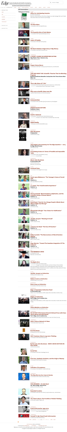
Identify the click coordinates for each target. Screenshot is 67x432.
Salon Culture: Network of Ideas (40, 321)
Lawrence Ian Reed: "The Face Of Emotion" (43, 227)
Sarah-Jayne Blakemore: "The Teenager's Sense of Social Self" (47, 178)
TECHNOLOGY (32, 23)
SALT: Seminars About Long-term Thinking (43, 336)
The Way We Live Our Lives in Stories (41, 375)
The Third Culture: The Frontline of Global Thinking (46, 398)
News (31, 90)
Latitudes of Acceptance (37, 367)
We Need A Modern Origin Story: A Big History (44, 49)
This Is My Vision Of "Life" (38, 83)
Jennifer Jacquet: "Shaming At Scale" (41, 219)
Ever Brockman (35, 330)
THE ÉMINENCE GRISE (37, 252)
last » (55, 419)
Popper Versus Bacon (36, 65)
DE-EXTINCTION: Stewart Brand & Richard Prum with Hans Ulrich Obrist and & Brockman (48, 313)
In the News (34, 425)
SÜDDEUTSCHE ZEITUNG (38, 108)
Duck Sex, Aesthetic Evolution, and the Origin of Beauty (47, 358)
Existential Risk (35, 100)
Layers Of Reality (35, 40)
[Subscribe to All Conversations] (18, 422)
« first (30, 419)
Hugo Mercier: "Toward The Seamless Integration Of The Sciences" (47, 244)
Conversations (33, 54)
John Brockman (30, 424)
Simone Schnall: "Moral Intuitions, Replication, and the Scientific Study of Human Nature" (47, 194)
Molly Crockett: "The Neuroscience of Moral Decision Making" (46, 235)
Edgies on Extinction (36, 297)
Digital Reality (34, 122)
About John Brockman (37, 160)
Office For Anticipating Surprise (40, 13)
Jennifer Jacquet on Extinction (39, 273)
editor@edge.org (26, 425)
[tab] (8, 10)
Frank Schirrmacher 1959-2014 (39, 408)
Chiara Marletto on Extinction (39, 307)
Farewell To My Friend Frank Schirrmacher (43, 416)
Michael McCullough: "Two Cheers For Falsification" (46, 210)
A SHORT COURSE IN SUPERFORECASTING (43, 56)
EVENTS (31, 7)
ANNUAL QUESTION (25, 7)
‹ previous (34, 419)
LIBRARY (40, 7)
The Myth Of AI (35, 262)
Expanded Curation (36, 391)
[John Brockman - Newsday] (23, 96)
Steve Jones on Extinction (38, 284)
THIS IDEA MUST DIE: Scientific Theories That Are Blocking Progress (48, 74)
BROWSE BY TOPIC (5, 10)
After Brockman (35, 131)
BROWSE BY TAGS (4, 28)
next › (52, 419)
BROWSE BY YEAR (4, 25)
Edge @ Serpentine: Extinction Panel (41, 290)
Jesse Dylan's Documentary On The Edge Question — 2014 (48, 144)
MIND (31, 175)
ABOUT (44, 7)
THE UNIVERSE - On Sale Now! (39, 384)
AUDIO (19, 7)
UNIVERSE (31, 30)
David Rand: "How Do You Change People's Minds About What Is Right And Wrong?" (47, 203)
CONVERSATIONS (9, 7)
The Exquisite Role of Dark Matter (40, 32)
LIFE (31, 63)
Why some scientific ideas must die (41, 91)
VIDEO (15, 7)
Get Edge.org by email (43, 425)
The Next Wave (34, 24)
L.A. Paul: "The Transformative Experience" (43, 185)
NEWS (36, 7)
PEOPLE (48, 7)
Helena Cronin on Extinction (38, 279)
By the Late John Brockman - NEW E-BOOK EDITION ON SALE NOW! (47, 344)
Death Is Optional (35, 115)
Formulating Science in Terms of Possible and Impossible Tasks (47, 152)
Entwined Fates (35, 168)
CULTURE (31, 11)
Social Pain (33, 351)
